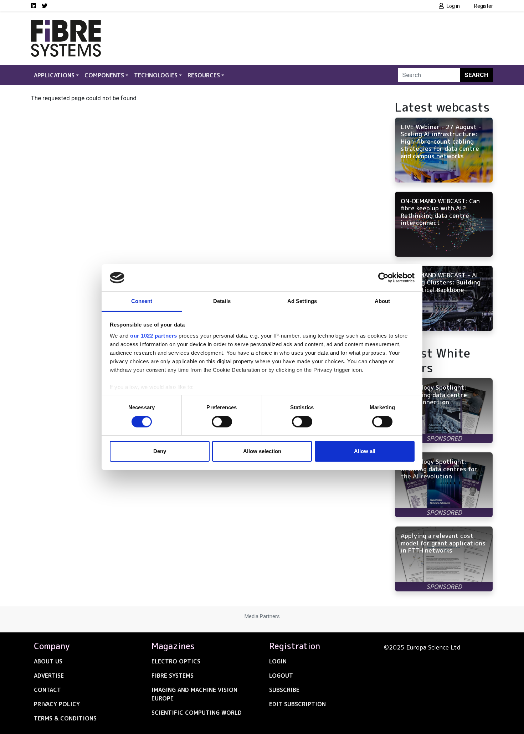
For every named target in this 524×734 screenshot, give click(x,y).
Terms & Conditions (65, 718)
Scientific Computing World (196, 713)
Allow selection (262, 451)
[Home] (66, 24)
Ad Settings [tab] (302, 301)
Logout (281, 675)
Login (278, 661)
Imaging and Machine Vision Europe (194, 694)
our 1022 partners (153, 336)
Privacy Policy (57, 704)
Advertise (49, 675)
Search (476, 74)
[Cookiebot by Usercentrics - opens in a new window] (383, 277)
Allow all (364, 451)
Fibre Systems (172, 675)
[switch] (222, 421)
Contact (47, 690)
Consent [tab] (142, 301)
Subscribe (284, 690)
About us (48, 661)
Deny (159, 451)
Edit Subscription (297, 704)
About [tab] (382, 301)
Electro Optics (175, 661)
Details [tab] (222, 301)
